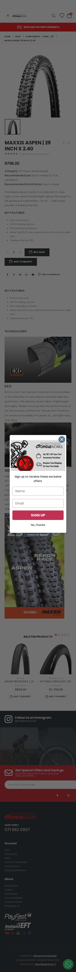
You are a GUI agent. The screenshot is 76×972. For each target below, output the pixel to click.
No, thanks (38, 525)
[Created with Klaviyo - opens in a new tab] (38, 535)
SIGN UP (38, 515)
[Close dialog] (62, 439)
